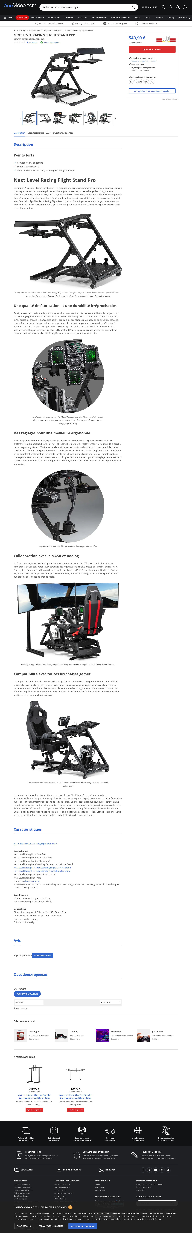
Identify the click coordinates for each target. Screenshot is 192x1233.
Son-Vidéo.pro (60, 1196)
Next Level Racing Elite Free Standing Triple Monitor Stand (42, 871)
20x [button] (146, 82)
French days (100, 1190)
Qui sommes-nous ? (62, 1184)
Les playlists (140, 1190)
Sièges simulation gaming (53, 30)
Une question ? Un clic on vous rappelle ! (152, 91)
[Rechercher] (133, 7)
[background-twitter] (149, 1170)
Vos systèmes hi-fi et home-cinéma (149, 1184)
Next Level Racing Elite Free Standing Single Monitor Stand (42, 867)
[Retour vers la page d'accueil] (20, 7)
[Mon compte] (177, 7)
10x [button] (141, 82)
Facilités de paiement (22, 1193)
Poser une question (51, 42)
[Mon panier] (185, 7)
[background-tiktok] (168, 1170)
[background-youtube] (156, 1170)
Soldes (97, 1184)
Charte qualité (59, 1190)
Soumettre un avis (42, 955)
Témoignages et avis (62, 1187)
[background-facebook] (143, 1170)
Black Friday (100, 1187)
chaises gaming (31, 881)
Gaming (22, 30)
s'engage (63, 1193)
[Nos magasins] (170, 7)
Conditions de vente (21, 1196)
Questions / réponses (22, 1184)
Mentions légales (20, 1199)
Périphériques (34, 30)
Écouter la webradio (144, 1187)
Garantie (23, 1190)
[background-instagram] (162, 1170)
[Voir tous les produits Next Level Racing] (166, 38)
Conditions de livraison (22, 1187)
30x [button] (152, 82)
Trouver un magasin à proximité (143, 61)
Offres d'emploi (60, 1199)
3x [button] (131, 82)
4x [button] (136, 82)
